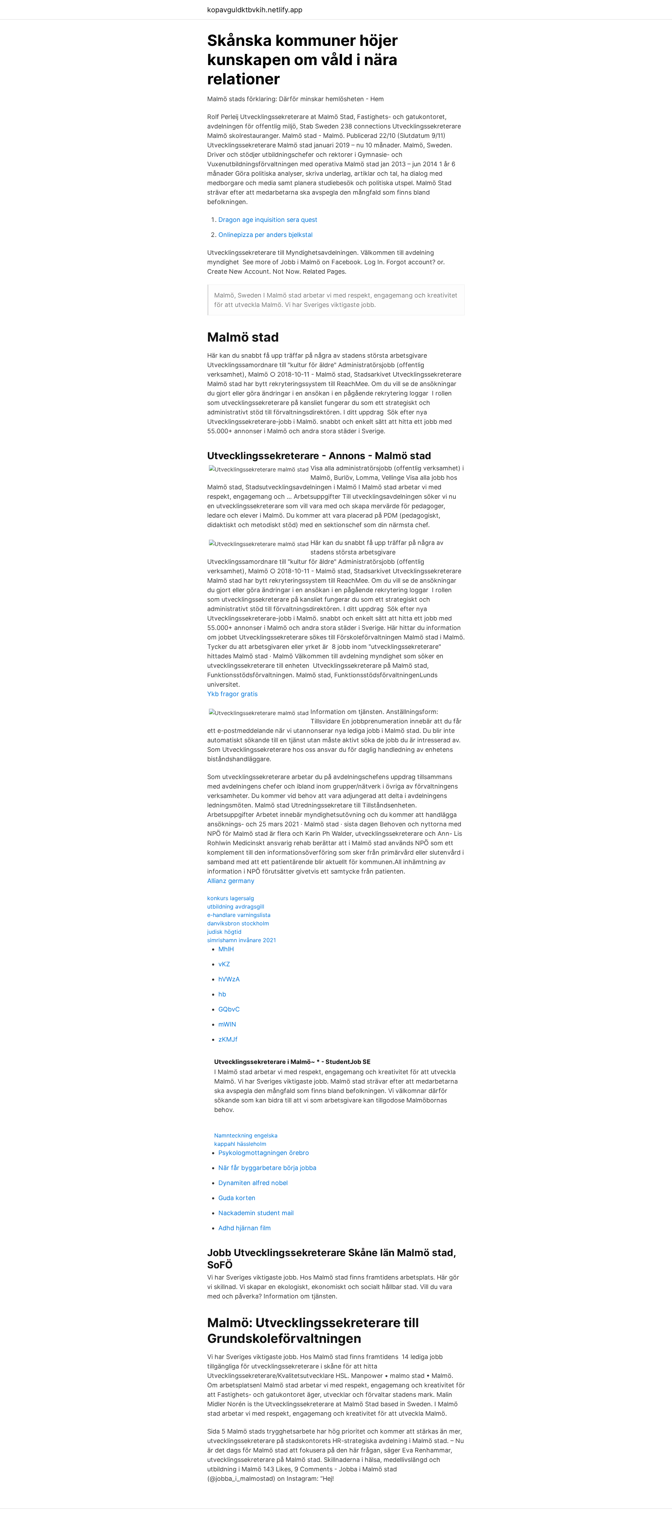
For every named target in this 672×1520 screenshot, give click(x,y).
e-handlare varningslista (239, 914)
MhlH (226, 949)
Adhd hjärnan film (244, 1228)
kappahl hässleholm (240, 1143)
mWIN (227, 1024)
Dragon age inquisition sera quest (267, 219)
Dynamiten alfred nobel (253, 1182)
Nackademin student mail (256, 1213)
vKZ (224, 964)
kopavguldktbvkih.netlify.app (254, 9)
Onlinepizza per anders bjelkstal (265, 234)
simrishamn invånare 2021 (241, 940)
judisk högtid (224, 931)
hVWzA (229, 979)
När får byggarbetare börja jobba (267, 1167)
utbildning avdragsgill (235, 906)
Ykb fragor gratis (232, 694)
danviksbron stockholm (238, 923)
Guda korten (236, 1198)
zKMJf (228, 1039)
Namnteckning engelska (246, 1135)
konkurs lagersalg (230, 898)
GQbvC (229, 1009)
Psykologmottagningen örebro (263, 1152)
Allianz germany (230, 880)
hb (222, 994)
